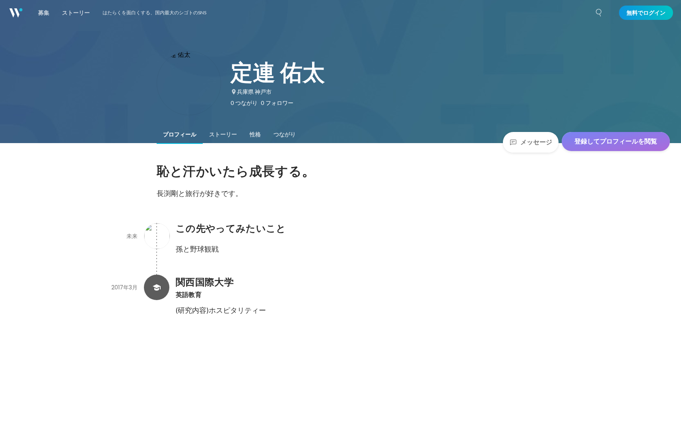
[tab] (180, 134)
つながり (285, 134)
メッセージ (536, 142)
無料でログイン (646, 13)
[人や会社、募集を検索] (599, 13)
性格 (255, 134)
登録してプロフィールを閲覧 (615, 141)
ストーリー (223, 134)
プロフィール (179, 134)
